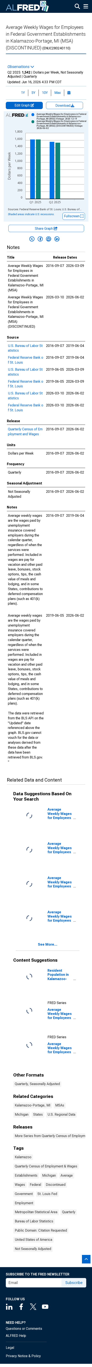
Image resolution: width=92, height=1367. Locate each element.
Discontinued (55, 1185)
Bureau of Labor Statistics (34, 1221)
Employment (24, 1203)
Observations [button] (18, 67)
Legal (10, 1348)
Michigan (21, 1114)
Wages (20, 1185)
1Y (23, 93)
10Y (45, 93)
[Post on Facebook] (40, 238)
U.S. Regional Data (61, 1114)
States (38, 1114)
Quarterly (68, 1212)
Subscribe (74, 1282)
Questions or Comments (24, 1329)
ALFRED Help (16, 1336)
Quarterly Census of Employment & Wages (46, 1166)
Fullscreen (72, 216)
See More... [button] (47, 944)
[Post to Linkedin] (56, 238)
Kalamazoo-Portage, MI (32, 1105)
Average (67, 1175)
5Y (33, 93)
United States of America (33, 1240)
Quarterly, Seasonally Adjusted (37, 1084)
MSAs (59, 1105)
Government (24, 1194)
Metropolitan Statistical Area (36, 1212)
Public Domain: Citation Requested (41, 1230)
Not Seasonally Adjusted (33, 1249)
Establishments (26, 1175)
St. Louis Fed (47, 1194)
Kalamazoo (23, 1157)
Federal (35, 1185)
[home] (27, 6)
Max (57, 93)
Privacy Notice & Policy (23, 1356)
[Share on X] (31, 238)
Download (63, 106)
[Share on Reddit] (48, 238)
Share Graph (44, 229)
